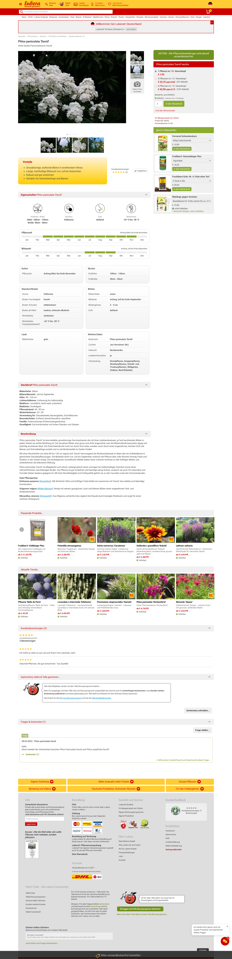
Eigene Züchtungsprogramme (131, 812)
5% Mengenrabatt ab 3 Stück (167, 118)
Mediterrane (98, 17)
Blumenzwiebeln (151, 17)
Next (210, 529)
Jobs (121, 856)
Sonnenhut (45, 481)
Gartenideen (64, 17)
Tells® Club (30, 893)
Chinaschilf (45, 496)
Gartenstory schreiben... (198, 710)
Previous (21, 529)
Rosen (121, 17)
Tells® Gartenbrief (33, 912)
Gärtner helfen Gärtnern (36, 900)
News (24, 17)
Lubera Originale (41, 17)
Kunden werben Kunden (36, 904)
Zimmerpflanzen (182, 17)
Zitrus (107, 17)
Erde (192, 17)
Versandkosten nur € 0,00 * (83, 868)
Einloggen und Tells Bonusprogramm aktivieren (140, 909)
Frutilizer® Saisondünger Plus (186, 156)
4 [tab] (77, 134)
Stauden (139, 17)
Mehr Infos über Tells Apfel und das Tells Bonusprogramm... (142, 914)
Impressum (170, 831)
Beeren (79, 17)
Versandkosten (161, 123)
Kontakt (122, 860)
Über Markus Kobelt (127, 841)
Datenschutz (171, 834)
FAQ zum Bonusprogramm (70, 698)
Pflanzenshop (33, 36)
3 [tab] (73, 134)
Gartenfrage (95, 906)
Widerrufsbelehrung (174, 846)
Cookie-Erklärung (173, 842)
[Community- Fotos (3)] (137, 72)
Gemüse (163, 17)
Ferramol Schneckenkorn (184, 136)
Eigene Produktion (126, 816)
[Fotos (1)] (137, 57)
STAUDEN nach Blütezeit (57, 36)
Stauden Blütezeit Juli (76, 36)
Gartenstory (104, 904)
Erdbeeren (87, 17)
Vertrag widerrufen (174, 849)
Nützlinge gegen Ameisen (184, 197)
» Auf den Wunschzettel (165, 110)
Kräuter (114, 17)
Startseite (21, 36)
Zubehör (206, 17)
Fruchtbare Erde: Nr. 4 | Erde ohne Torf (190, 176)
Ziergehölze (130, 17)
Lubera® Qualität (126, 804)
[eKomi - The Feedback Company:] (175, 810)
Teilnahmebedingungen (101, 698)
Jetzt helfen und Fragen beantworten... (42, 943)
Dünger (199, 17)
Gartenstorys (31, 908)
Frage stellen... (202, 730)
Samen (171, 17)
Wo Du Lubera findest (128, 849)
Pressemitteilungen (127, 852)
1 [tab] (67, 134)
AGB (167, 838)
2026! (30, 17)
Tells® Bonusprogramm (35, 897)
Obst (72, 17)
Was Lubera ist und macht (129, 845)
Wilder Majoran (45, 488)
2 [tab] (70, 134)
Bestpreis (53, 17)
